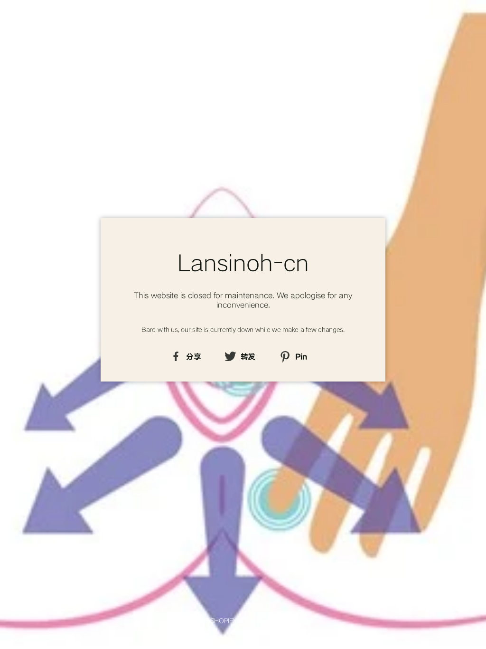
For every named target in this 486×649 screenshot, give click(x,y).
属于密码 (299, 620)
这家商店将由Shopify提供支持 (217, 620)
